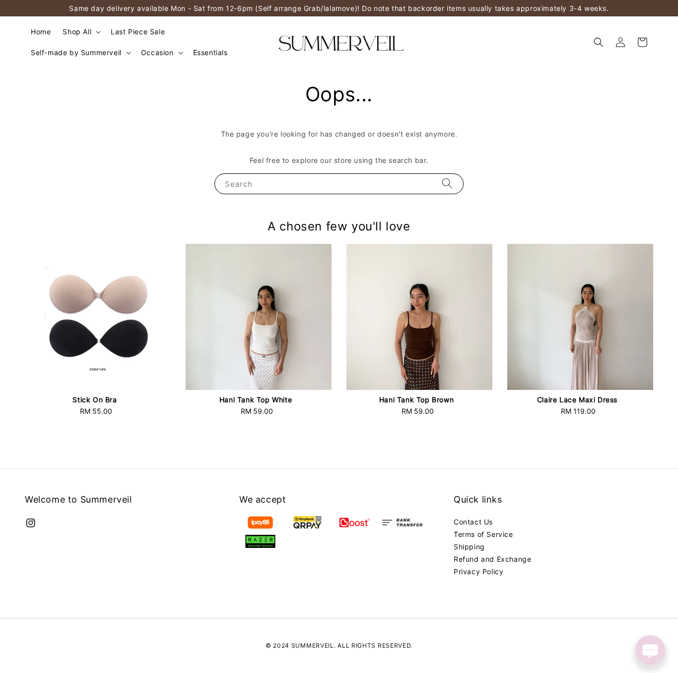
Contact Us (473, 522)
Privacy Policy (478, 571)
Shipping (469, 546)
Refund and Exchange (492, 559)
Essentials (210, 52)
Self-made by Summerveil (76, 52)
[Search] (447, 183)
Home (41, 31)
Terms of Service (483, 534)
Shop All (77, 31)
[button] (599, 42)
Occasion (157, 52)
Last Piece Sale (138, 31)
